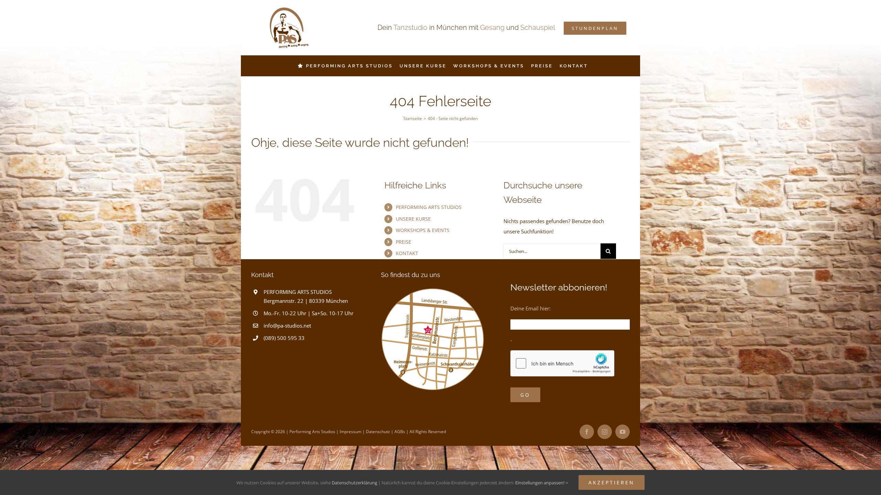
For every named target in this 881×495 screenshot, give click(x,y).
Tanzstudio (410, 27)
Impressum (350, 431)
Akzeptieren (611, 482)
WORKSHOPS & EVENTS (422, 230)
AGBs (399, 431)
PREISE (403, 242)
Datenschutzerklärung (354, 483)
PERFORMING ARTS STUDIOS (428, 207)
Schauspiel (537, 27)
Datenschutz (378, 431)
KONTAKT (407, 253)
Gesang (492, 27)
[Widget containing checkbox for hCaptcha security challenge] (562, 363)
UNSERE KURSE (413, 219)
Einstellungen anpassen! (540, 483)
